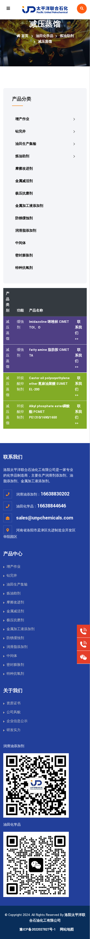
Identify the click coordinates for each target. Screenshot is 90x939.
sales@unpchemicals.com (44, 517)
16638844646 (51, 505)
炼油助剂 (67, 36)
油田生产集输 (25, 144)
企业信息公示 (17, 721)
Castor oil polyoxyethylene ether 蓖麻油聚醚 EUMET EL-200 (49, 384)
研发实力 (14, 730)
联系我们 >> (78, 330)
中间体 (20, 243)
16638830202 (55, 493)
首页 (24, 36)
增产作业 (22, 119)
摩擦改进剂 (24, 168)
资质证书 (14, 703)
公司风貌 (14, 712)
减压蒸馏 (45, 41)
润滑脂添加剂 (25, 230)
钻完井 (20, 131)
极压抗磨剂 (24, 193)
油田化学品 (44, 36)
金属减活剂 (24, 181)
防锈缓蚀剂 (24, 218)
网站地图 (67, 929)
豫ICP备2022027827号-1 (37, 929)
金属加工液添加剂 (29, 206)
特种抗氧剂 (24, 268)
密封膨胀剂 (24, 255)
